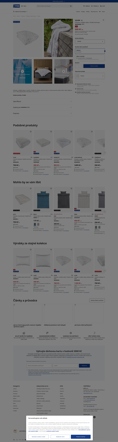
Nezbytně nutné (60, 436)
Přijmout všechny (80, 436)
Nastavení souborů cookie (38, 436)
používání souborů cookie (53, 431)
